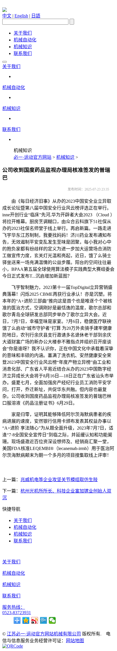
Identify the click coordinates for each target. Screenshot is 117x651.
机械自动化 (25, 39)
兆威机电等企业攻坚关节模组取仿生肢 (59, 479)
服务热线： (13, 607)
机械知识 (23, 46)
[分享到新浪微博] (34, 620)
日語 (35, 15)
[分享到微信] (52, 620)
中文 (6, 15)
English (21, 15)
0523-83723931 (16, 612)
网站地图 (75, 640)
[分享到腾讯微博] (43, 620)
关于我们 (23, 33)
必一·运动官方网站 (32, 157)
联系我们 (23, 53)
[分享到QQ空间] (26, 620)
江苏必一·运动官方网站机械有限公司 (44, 633)
